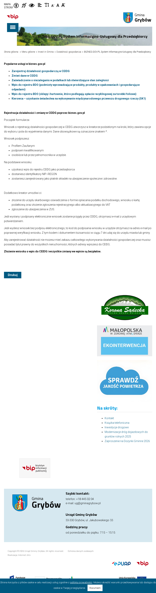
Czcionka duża (63, 4)
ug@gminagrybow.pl (88, 503)
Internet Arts (24, 555)
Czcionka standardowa (58, 4)
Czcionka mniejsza (53, 4)
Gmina (143, 17)
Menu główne (28, 52)
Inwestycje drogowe (117, 427)
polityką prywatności (81, 582)
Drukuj (13, 275)
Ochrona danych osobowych (81, 551)
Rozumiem (95, 588)
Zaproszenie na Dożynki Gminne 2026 (127, 441)
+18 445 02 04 (85, 499)
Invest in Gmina (46, 52)
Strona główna (11, 52)
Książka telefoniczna (117, 422)
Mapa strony (8, 6)
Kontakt (109, 418)
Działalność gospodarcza (69, 52)
